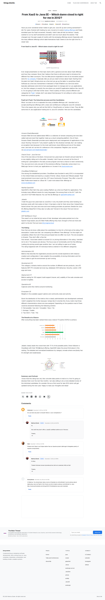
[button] (100, 3)
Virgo (35, 446)
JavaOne (67, 571)
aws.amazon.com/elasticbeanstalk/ (35, 150)
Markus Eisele (35, 423)
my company (31, 79)
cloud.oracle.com (67, 166)
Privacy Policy (93, 535)
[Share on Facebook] (27, 396)
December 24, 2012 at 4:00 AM (42, 479)
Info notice (100, 535)
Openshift (58, 24)
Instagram (88, 561)
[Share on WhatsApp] (40, 396)
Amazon (55, 10)
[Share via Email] (44, 396)
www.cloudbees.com (28, 183)
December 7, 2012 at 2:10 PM (37, 444)
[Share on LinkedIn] (31, 396)
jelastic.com (25, 211)
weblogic (68, 585)
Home (69, 3)
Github (87, 564)
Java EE (67, 582)
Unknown (30, 410)
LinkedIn (87, 558)
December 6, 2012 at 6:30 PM (52, 423)
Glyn (28, 444)
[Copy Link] (48, 396)
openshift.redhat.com (68, 195)
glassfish (67, 561)
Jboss (67, 564)
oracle (67, 558)
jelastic (51, 24)
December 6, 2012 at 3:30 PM (40, 410)
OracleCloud (65, 24)
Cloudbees (45, 24)
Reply (29, 416)
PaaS (33, 93)
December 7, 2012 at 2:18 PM (51, 458)
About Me (93, 3)
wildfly (67, 578)
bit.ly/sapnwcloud (48, 223)
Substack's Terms (85, 535)
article (67, 575)
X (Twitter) (88, 554)
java (66, 554)
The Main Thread (14, 531)
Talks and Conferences (81, 3)
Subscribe (97, 532)
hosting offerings (69, 30)
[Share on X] (23, 396)
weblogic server (70, 568)
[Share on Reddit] (35, 396)
